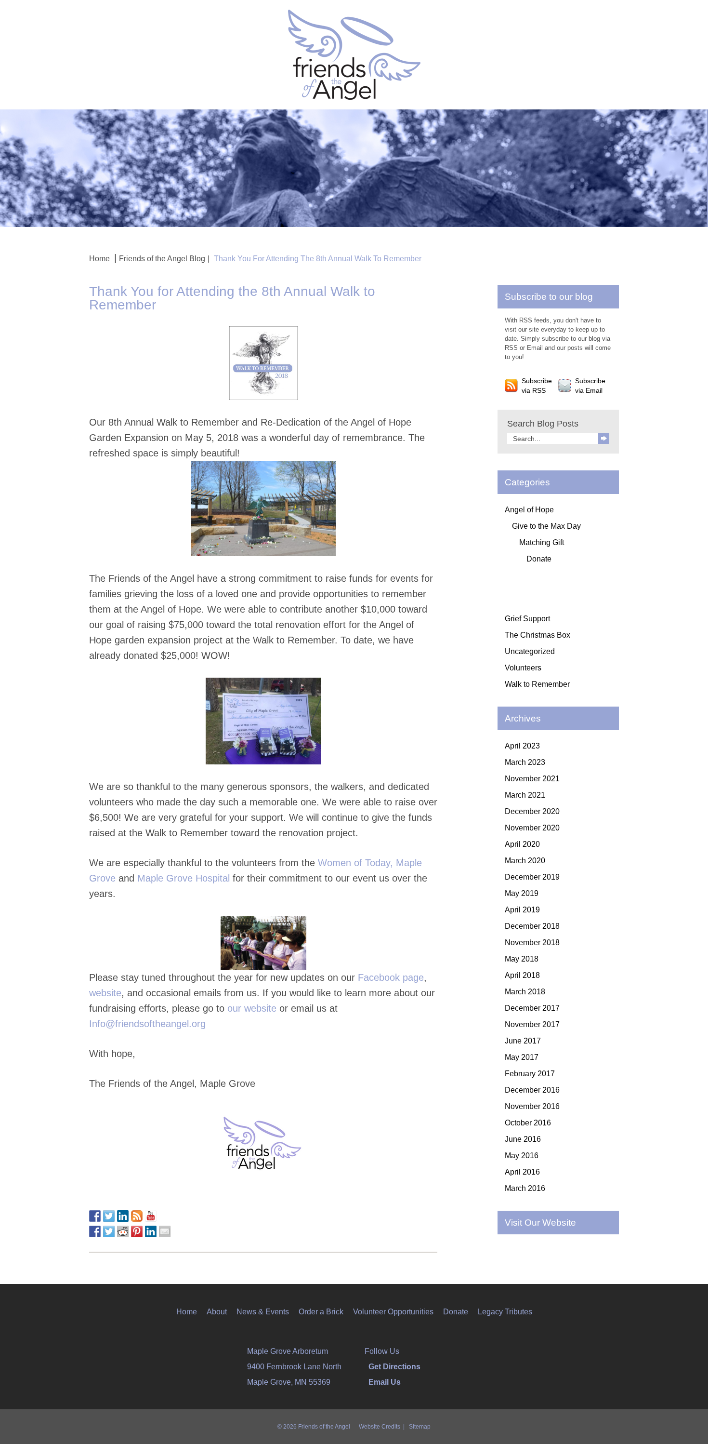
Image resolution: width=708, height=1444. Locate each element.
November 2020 (532, 828)
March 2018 (525, 992)
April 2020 (522, 844)
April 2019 (522, 910)
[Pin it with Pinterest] (137, 1231)
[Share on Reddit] (123, 1231)
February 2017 (530, 1074)
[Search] (603, 438)
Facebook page (391, 977)
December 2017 (532, 1008)
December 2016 (532, 1090)
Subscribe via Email (590, 385)
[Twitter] (409, 1351)
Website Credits (379, 1426)
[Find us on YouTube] (151, 1216)
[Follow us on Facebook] (95, 1216)
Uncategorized (530, 651)
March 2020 (525, 860)
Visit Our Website (540, 1222)
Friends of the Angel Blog (162, 258)
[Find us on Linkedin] (123, 1216)
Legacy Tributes (505, 1312)
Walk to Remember (537, 684)
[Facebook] (402, 1351)
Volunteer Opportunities (393, 1312)
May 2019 (521, 893)
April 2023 (522, 746)
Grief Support (527, 619)
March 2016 (525, 1188)
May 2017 (521, 1057)
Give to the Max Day (546, 526)
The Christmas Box (537, 635)
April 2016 (522, 1172)
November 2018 (532, 942)
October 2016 (528, 1123)
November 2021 (532, 779)
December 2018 (532, 926)
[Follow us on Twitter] (109, 1216)
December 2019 (532, 877)
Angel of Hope (529, 510)
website (105, 993)
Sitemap (420, 1426)
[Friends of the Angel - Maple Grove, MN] (354, 54)
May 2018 (521, 959)
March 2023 (525, 762)
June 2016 (523, 1139)
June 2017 (523, 1041)
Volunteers (523, 668)
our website (251, 1008)
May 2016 (521, 1155)
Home (99, 258)
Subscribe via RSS (537, 385)
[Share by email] (164, 1231)
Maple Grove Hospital (183, 878)
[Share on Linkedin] (151, 1231)
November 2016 (532, 1106)
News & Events (262, 1312)
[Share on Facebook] (95, 1231)
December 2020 (532, 811)
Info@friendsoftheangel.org (149, 1023)
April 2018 (522, 975)
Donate (538, 559)
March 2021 (525, 795)
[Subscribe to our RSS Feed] (137, 1216)
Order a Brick (321, 1312)
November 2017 (532, 1024)
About (217, 1312)
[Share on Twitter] (109, 1231)
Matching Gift (541, 542)
